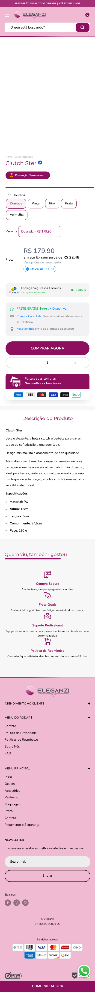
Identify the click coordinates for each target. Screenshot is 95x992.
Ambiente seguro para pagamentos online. (47, 589)
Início (8, 777)
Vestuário (11, 797)
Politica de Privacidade (20, 733)
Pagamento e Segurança (22, 825)
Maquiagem (13, 804)
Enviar (47, 875)
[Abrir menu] (7, 15)
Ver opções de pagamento (42, 263)
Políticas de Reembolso (21, 739)
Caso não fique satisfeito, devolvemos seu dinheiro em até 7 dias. (47, 656)
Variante (11, 231)
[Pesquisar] (82, 27)
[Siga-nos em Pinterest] (25, 902)
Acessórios (12, 790)
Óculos (10, 784)
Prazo (9, 811)
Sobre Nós (12, 746)
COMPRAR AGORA (47, 348)
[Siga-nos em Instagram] (16, 902)
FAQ (8, 753)
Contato (10, 726)
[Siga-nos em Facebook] (8, 902)
